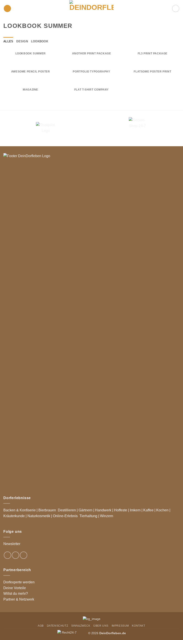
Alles (8, 41)
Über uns (100, 625)
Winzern (106, 516)
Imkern (135, 510)
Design (22, 41)
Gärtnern (85, 510)
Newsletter (11, 544)
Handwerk (103, 510)
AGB (41, 625)
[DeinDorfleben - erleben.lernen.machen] (91, 8)
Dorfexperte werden (19, 582)
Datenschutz (57, 625)
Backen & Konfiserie (19, 510)
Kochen (162, 510)
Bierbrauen (47, 510)
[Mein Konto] (175, 8)
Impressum (120, 625)
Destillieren (67, 510)
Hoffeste (120, 510)
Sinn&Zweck (80, 625)
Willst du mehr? (15, 593)
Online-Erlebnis (65, 516)
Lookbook (39, 41)
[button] (7, 8)
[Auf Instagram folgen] (15, 555)
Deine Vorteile (14, 588)
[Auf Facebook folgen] (7, 555)
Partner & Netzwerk (18, 599)
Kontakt (138, 625)
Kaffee (148, 510)
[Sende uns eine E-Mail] (23, 555)
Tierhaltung (88, 516)
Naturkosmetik (38, 516)
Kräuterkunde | (15, 516)
